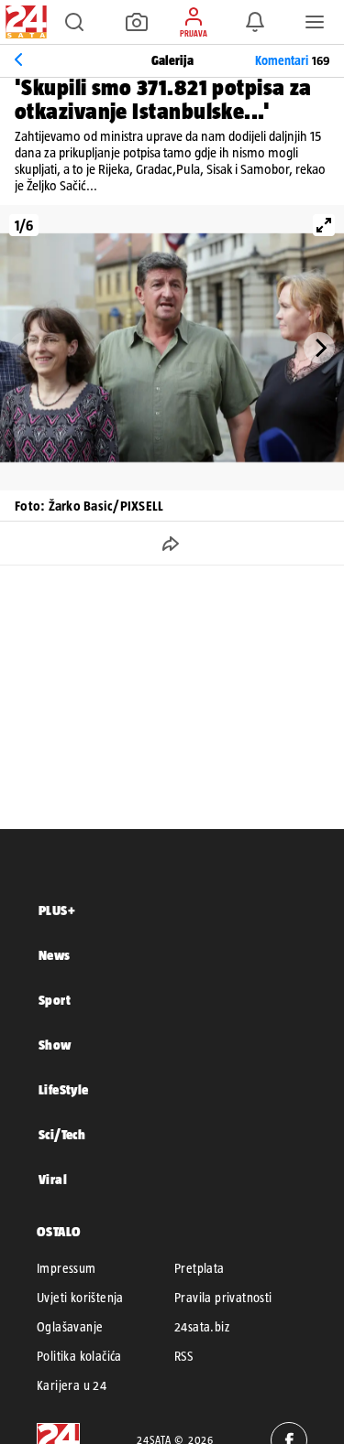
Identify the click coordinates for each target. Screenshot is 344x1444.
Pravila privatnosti (223, 1297)
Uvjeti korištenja (80, 1297)
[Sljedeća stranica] (319, 347)
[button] (74, 22)
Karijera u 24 (71, 1385)
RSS (183, 1356)
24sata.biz (201, 1327)
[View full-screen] (324, 225)
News (55, 955)
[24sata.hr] (24, 22)
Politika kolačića (79, 1356)
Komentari (292, 60)
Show (55, 1044)
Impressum (66, 1268)
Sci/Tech (62, 1134)
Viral (53, 1179)
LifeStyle (64, 1089)
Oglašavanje (70, 1327)
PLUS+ (57, 910)
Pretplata (199, 1268)
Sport (55, 1000)
